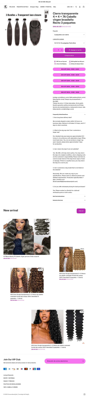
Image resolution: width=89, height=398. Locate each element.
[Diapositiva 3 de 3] (46, 21)
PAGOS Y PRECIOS (8, 381)
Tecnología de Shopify (23, 394)
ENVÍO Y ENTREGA (9, 378)
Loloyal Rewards (8, 375)
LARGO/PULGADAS (58, 39)
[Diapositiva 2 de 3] (46, 16)
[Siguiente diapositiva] (42, 30)
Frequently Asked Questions (60, 114)
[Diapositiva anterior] (5, 30)
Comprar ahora (69, 55)
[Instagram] (84, 394)
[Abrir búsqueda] (76, 7)
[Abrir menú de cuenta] (80, 7)
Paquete (55, 31)
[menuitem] (54, 7)
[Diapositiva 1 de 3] (46, 12)
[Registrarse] (83, 361)
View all (81, 211)
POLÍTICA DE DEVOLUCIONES (12, 384)
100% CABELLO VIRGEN (10, 387)
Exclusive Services (58, 200)
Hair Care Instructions (58, 196)
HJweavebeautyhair (12, 394)
